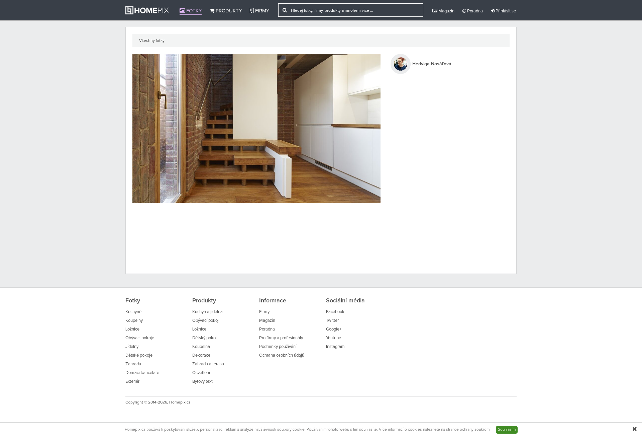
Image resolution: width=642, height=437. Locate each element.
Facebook (335, 312)
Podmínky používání (278, 347)
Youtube (333, 338)
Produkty (228, 10)
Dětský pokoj (204, 338)
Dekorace (201, 355)
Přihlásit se (505, 11)
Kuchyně (133, 312)
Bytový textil (203, 381)
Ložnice (132, 329)
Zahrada (133, 364)
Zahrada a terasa (208, 364)
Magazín (445, 11)
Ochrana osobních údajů (281, 355)
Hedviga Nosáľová (431, 64)
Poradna (474, 11)
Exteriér (132, 381)
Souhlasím (507, 430)
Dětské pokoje (138, 355)
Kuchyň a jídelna (207, 312)
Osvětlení (201, 373)
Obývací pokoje (139, 338)
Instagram (335, 347)
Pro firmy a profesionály (281, 338)
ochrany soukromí (475, 430)
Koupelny (134, 320)
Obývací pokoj (205, 320)
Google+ (333, 329)
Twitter (332, 320)
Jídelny (131, 347)
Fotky (193, 10)
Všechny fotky (152, 41)
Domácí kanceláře (142, 373)
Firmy (261, 10)
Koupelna (201, 347)
